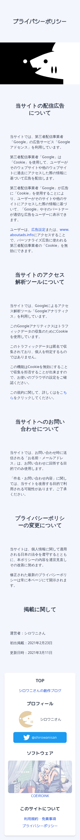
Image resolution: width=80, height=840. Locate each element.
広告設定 (38, 229)
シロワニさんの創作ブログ (40, 690)
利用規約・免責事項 (40, 818)
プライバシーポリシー (40, 825)
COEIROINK (40, 795)
